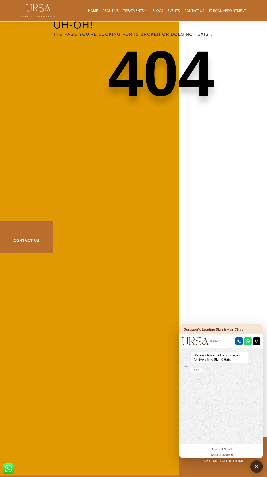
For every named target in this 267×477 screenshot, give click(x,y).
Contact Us (194, 10)
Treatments (133, 10)
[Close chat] (256, 466)
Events (174, 10)
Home (93, 10)
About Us (110, 10)
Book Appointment (229, 10)
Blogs (157, 10)
